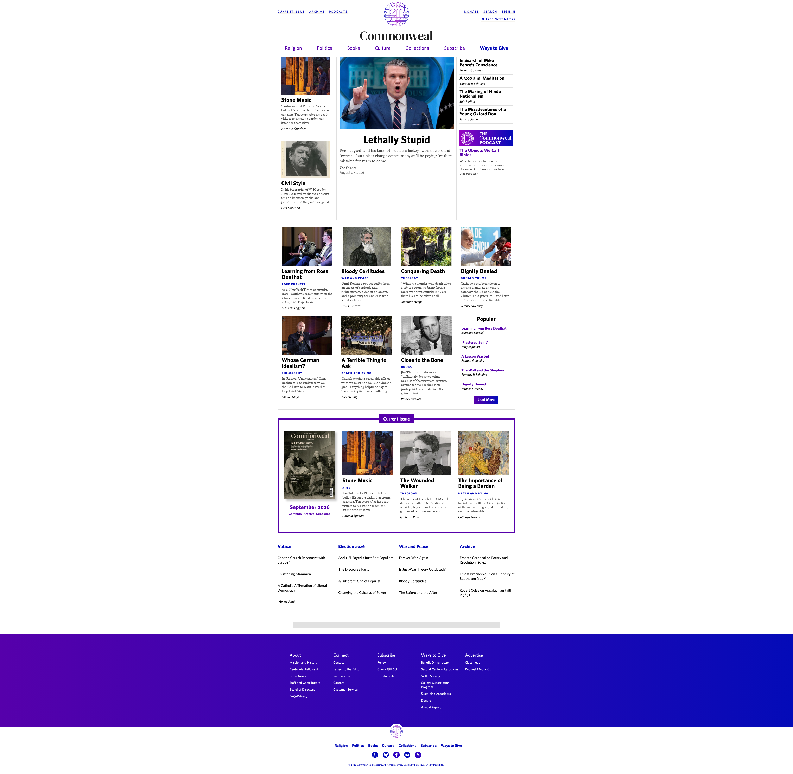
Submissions (341, 676)
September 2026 (310, 507)
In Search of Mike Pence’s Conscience (478, 62)
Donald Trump (474, 278)
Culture (383, 48)
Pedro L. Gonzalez (471, 70)
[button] (375, 755)
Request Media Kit (478, 669)
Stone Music (296, 99)
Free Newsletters (500, 19)
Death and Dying (356, 373)
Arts (346, 487)
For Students (385, 676)
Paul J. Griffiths (351, 306)
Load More (486, 399)
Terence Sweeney (472, 306)
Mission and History (303, 662)
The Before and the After (418, 592)
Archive (316, 11)
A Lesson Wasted (475, 356)
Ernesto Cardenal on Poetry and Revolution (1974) (484, 560)
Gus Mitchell (290, 208)
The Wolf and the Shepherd (483, 370)
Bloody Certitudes (363, 271)
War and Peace (354, 278)
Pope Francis (293, 284)
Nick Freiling (349, 397)
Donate (471, 11)
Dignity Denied (479, 271)
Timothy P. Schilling (472, 83)
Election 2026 (351, 546)
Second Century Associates (439, 669)
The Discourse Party (353, 569)
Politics (324, 48)
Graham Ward (409, 517)
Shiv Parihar (467, 101)
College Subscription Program (435, 685)
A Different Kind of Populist (359, 581)
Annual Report (431, 707)
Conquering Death (423, 271)
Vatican (285, 546)
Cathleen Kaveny (469, 517)
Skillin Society (430, 676)
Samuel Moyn (291, 397)
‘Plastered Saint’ (474, 342)
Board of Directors (302, 689)
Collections (417, 48)
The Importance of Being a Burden (480, 483)
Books (353, 48)
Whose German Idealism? (300, 363)
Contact (338, 662)
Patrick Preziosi (411, 399)
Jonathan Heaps (411, 302)
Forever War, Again (413, 557)
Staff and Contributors (305, 682)
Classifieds (472, 662)
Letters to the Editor (347, 669)
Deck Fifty (438, 764)
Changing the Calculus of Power (362, 592)
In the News (298, 676)
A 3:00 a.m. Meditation (482, 77)
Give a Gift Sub (387, 669)
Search (490, 11)
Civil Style (293, 183)
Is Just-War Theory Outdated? (422, 569)
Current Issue (291, 11)
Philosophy (292, 373)
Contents (295, 513)
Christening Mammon (294, 574)
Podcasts (338, 11)
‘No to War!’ (287, 602)
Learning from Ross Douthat (305, 274)
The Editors (348, 167)
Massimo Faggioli (293, 308)
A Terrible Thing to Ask (363, 363)
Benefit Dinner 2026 (435, 662)
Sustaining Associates (436, 693)
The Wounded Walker (417, 483)
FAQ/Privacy (298, 696)
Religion (293, 48)
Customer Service (345, 689)
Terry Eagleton (468, 119)
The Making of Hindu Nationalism (480, 93)
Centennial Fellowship (305, 669)
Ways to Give (494, 48)
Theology (409, 278)
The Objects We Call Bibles (479, 152)
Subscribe (454, 48)
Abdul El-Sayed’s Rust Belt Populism (365, 557)
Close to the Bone (422, 360)
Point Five (419, 764)
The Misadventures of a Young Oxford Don (482, 111)
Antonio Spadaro (293, 128)
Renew (382, 662)
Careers (338, 682)
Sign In (508, 11)
